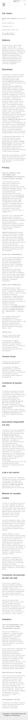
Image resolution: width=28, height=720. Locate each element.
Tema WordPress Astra (16, 716)
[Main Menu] (25, 4)
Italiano (18, 1)
